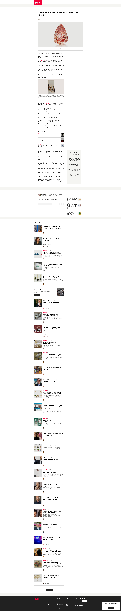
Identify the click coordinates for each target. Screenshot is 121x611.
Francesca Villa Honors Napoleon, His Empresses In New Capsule (52, 355)
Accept (111, 608)
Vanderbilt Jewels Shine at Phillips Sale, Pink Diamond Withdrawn (48, 141)
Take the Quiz (37, 294)
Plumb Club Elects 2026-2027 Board (52, 446)
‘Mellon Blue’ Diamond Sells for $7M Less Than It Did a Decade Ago (48, 146)
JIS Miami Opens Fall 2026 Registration (50, 342)
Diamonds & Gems (56, 1)
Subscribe (82, 1)
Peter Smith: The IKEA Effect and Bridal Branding (74, 180)
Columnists (44, 237)
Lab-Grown (44, 548)
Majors (44, 444)
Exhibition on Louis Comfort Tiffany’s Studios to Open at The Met (52, 562)
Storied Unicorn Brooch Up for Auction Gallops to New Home (72, 199)
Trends (44, 274)
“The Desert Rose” (42, 60)
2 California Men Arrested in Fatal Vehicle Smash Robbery (74, 175)
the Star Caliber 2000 (48, 103)
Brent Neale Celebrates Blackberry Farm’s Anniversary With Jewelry (52, 277)
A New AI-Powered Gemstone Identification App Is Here (50, 421)
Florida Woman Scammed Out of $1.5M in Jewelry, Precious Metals (52, 227)
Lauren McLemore (44, 194)
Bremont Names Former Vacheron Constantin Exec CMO (52, 380)
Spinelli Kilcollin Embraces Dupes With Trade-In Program (74, 170)
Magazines (76, 1)
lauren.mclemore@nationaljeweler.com (45, 19)
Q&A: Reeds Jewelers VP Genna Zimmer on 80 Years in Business (51, 301)
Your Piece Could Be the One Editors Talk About (52, 264)
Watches (56, 199)
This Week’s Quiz (38, 289)
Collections (45, 352)
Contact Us (67, 602)
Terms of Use (54, 608)
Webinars (58, 600)
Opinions (66, 1)
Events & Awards (45, 250)
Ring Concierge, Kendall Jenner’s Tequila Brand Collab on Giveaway (52, 550)
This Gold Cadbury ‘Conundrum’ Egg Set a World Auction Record (72, 213)
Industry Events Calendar (60, 604)
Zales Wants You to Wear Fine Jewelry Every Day (53, 485)
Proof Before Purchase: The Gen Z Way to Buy (52, 239)
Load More (49, 589)
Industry (49, 1)
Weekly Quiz (58, 602)
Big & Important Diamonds (49, 199)
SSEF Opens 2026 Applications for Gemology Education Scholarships (52, 252)
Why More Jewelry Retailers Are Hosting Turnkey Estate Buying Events (51, 328)
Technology (45, 418)
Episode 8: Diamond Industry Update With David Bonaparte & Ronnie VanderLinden (74, 159)
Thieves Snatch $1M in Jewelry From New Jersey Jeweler (52, 538)
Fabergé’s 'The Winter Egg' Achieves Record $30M (47, 134)
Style (62, 1)
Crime (44, 509)
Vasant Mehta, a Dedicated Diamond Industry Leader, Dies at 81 (52, 498)
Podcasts (44, 403)
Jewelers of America (68, 605)
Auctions (39, 10)
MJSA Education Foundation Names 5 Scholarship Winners (53, 434)
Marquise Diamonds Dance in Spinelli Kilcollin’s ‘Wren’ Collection (52, 576)
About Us (67, 600)
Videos (71, 1)
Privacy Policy (59, 608)
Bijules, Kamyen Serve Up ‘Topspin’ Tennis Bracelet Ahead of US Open (52, 392)
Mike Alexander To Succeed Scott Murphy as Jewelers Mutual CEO (74, 165)
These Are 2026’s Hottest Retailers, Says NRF (52, 368)
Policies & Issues (45, 469)
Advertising (67, 604)
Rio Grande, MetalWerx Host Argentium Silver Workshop (50, 314)
